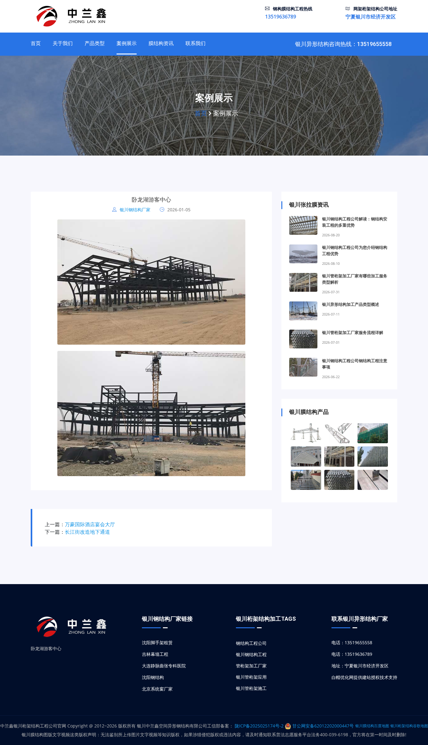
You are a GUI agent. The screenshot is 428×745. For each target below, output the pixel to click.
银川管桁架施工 (251, 688)
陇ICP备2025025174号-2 (260, 726)
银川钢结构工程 (251, 654)
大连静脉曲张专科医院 (164, 666)
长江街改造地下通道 (87, 531)
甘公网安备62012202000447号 (322, 726)
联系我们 (195, 43)
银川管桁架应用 (251, 677)
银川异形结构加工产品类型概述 (350, 304)
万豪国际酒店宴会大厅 (90, 524)
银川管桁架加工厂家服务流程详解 (352, 332)
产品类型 (95, 43)
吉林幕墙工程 (155, 654)
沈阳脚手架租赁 (157, 642)
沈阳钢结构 (153, 677)
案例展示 (127, 43)
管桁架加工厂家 (251, 666)
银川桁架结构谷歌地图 (409, 725)
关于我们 (63, 43)
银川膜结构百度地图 (372, 725)
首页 (36, 43)
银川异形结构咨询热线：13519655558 (343, 44)
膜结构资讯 (161, 43)
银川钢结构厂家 (134, 210)
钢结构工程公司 (251, 643)
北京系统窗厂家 (157, 689)
